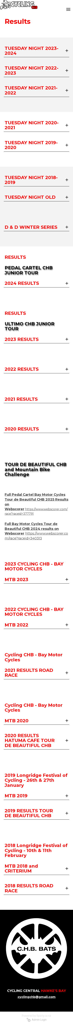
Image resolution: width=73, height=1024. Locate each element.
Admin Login (39, 1019)
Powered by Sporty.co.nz (36, 1015)
